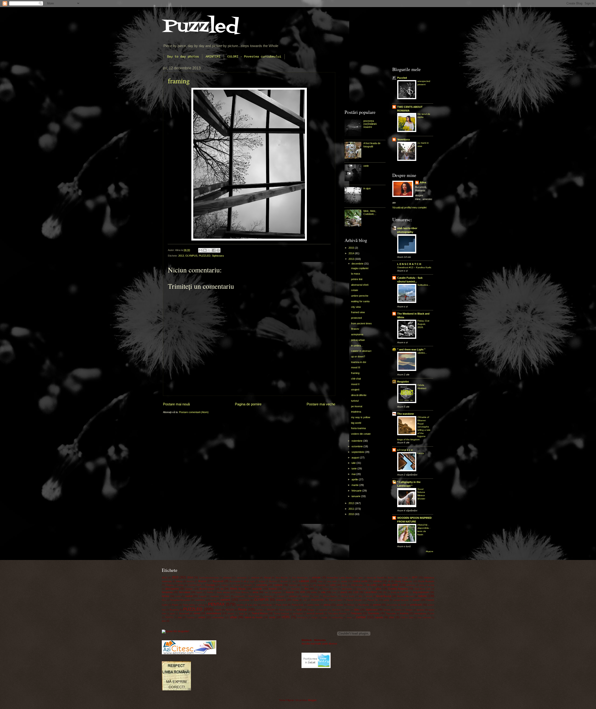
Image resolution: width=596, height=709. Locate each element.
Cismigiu (210, 584)
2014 (352, 253)
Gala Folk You (364, 589)
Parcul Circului (354, 600)
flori (306, 588)
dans (344, 585)
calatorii (304, 581)
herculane (184, 592)
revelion (259, 610)
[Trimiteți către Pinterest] (218, 250)
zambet (361, 617)
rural (298, 609)
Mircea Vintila (347, 596)
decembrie (358, 263)
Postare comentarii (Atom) (194, 412)
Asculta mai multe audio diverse (319, 643)
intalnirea (356, 411)
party (386, 600)
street (196, 613)
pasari (416, 599)
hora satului (223, 592)
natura (422, 596)
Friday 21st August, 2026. (423, 323)
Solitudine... (423, 285)
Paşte (175, 605)
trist (180, 617)
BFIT (415, 577)
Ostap (295, 600)
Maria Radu (254, 596)
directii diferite (358, 395)
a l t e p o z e (405, 449)
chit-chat (356, 378)
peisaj (201, 605)
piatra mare (314, 605)
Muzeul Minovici (405, 596)
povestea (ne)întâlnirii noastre (369, 124)
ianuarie (356, 496)
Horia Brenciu (241, 592)
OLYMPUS (191, 255)
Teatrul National (281, 613)
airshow (255, 577)
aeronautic (242, 578)
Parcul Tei (372, 600)
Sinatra (398, 610)
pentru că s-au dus (247, 605)
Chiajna (169, 585)
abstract (227, 577)
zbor (391, 617)
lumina (165, 596)
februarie (357, 490)
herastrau (167, 592)
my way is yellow (360, 417)
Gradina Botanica (398, 588)
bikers (179, 581)
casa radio (332, 581)
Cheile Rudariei (426, 581)
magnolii (203, 596)
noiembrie (357, 440)
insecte (290, 592)
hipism (199, 592)
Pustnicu (174, 609)
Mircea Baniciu (330, 596)
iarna (255, 592)
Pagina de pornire (248, 404)
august (356, 457)
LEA (385, 592)
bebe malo (403, 578)
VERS (285, 617)
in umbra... (357, 345)
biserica (190, 581)
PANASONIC (318, 600)
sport (172, 613)
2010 (352, 514)
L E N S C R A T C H (409, 264)
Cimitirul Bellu (194, 585)
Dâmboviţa (357, 585)
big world (356, 422)
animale (316, 577)
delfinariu (410, 585)
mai (354, 474)
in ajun (367, 188)
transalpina (420, 613)
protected (356, 317)
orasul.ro (281, 599)
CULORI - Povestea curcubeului (254, 56)
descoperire (172, 588)
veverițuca (302, 617)
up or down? (358, 356)
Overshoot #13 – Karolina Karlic (414, 267)
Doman (189, 588)
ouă (305, 600)
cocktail (236, 585)
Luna (178, 596)
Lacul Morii (370, 592)
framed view (358, 312)
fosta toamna (358, 428)
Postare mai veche (321, 404)
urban (233, 617)
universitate (218, 617)
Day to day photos (183, 56)
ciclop (181, 585)
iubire (314, 592)
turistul (355, 400)
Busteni (273, 581)
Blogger (312, 700)
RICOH (271, 609)
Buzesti (284, 581)
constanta (261, 584)
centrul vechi (359, 581)
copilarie (278, 584)
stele (366, 165)
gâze (378, 588)
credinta (305, 585)
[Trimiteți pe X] (209, 250)
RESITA (230, 609)
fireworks (295, 589)
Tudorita (190, 617)
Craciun (293, 585)
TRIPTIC (169, 617)
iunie (354, 468)
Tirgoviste (391, 613)
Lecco (420, 453)
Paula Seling (189, 605)
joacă (344, 592)
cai (293, 581)
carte (320, 581)
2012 (352, 503)
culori (333, 584)
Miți (360, 596)
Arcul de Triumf (375, 577)
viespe (314, 617)
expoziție (257, 588)
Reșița (242, 609)
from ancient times (361, 323)
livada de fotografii (400, 592)
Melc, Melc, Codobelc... (369, 212)
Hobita (210, 592)
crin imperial (319, 585)
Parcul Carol (335, 600)
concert (248, 585)
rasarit (218, 609)
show (347, 610)
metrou (305, 596)
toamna (404, 613)
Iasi (266, 592)
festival (273, 588)
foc (316, 589)
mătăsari (293, 596)
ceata (344, 581)
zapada (379, 617)
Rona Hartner (285, 610)
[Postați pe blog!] (205, 250)
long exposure (421, 592)
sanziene (323, 610)
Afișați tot (429, 551)
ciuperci (224, 585)
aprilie (355, 479)
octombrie (357, 446)
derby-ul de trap (426, 585)
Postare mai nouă (176, 404)
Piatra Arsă (297, 605)
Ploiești (350, 605)
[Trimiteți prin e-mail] (200, 250)
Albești (267, 577)
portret (377, 604)
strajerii (355, 389)
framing (179, 80)
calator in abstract (361, 350)
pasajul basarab (401, 600)
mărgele (280, 596)
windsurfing (337, 617)
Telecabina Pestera (337, 613)
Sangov (311, 610)
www (349, 617)
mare (227, 596)
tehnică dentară (315, 613)
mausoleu (268, 596)
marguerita (239, 596)
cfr (389, 581)
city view (356, 306)
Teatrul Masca (259, 613)
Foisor (326, 589)
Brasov (355, 328)
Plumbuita (363, 605)
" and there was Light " (411, 349)
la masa (355, 273)
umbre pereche (359, 295)
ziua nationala (424, 617)
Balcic (391, 578)
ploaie (340, 605)
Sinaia (386, 609)
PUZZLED (204, 255)
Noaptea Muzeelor (180, 600)
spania (420, 609)
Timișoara (356, 613)
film (285, 589)
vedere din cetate (361, 433)
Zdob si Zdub (406, 617)
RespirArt (403, 381)
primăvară (416, 604)
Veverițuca (403, 139)
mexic (316, 596)
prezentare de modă (396, 605)
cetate (354, 290)
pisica (327, 604)
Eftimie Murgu (237, 588)
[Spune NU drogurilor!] (175, 631)
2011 (352, 508)
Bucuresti (218, 581)
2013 (181, 255)
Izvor (334, 592)
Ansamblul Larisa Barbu (340, 577)
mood (369, 596)
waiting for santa (360, 301)
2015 (352, 247)
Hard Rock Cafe (422, 589)
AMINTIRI (213, 56)
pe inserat (356, 406)
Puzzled (201, 26)
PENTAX (216, 604)
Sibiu (356, 609)
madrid (189, 596)
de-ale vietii (390, 585)
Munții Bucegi (383, 596)
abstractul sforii (359, 284)
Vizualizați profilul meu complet (409, 207)
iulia (323, 592)
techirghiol (298, 613)
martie (355, 485)
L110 (355, 592)
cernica (377, 581)
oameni (225, 599)
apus (360, 578)
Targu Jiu (243, 613)
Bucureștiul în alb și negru (242, 581)
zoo (164, 621)
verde (272, 617)
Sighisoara (218, 255)
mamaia (214, 596)
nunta (213, 600)
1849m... (422, 353)
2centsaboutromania (209, 578)
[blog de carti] (189, 646)
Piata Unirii (281, 605)
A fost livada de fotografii (371, 145)
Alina (423, 182)
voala (324, 617)
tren (432, 613)
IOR (302, 592)
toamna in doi (358, 362)
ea (221, 588)
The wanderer (405, 413)
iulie (354, 462)
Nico (164, 600)
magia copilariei (359, 268)
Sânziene (336, 610)
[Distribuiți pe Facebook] (213, 250)
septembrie (358, 452)
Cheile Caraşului (403, 581)
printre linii (356, 279)
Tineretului (373, 613)
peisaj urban (358, 340)
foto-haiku (347, 588)
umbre (201, 617)
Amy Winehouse (300, 578)
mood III (355, 367)
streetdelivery (213, 613)
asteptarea (357, 334)
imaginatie (277, 592)
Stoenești (184, 613)
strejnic (230, 613)
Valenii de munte (253, 617)
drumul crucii (206, 588)
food (335, 589)
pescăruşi (266, 605)
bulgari (262, 581)
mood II (355, 384)
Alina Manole (281, 578)
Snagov (409, 610)
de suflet (371, 584)
